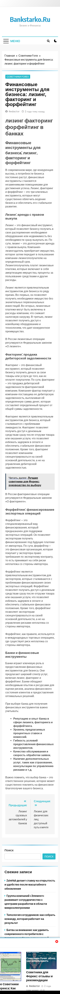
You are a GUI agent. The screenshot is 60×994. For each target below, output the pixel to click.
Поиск (9, 850)
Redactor (14, 111)
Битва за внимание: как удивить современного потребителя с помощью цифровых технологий (26, 934)
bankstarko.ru (30, 19)
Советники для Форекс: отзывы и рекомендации (39, 976)
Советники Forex (18, 76)
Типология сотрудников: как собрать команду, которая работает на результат (29, 918)
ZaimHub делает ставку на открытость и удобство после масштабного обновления (29, 884)
